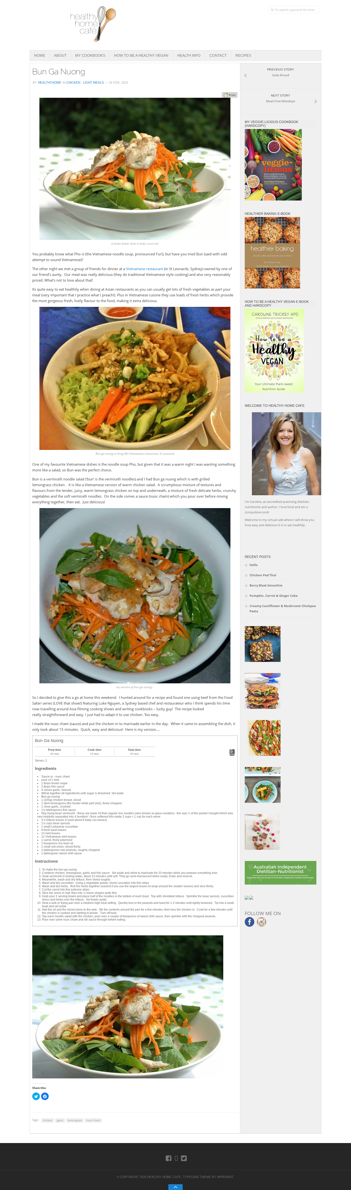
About (60, 55)
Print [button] (232, 754)
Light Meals (93, 82)
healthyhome (49, 82)
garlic (60, 1120)
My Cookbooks (90, 55)
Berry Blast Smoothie (266, 585)
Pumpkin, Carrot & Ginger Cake (274, 595)
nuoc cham (93, 1120)
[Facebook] (169, 1158)
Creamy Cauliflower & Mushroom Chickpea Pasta (283, 608)
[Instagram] (176, 1158)
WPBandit (225, 1177)
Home (39, 55)
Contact (218, 55)
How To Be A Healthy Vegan (141, 55)
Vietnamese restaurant (144, 268)
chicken (47, 1120)
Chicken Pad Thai (263, 575)
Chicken (73, 82)
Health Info (189, 55)
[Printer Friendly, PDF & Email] (230, 94)
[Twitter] (184, 1158)
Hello (254, 565)
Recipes (243, 55)
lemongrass (75, 1120)
